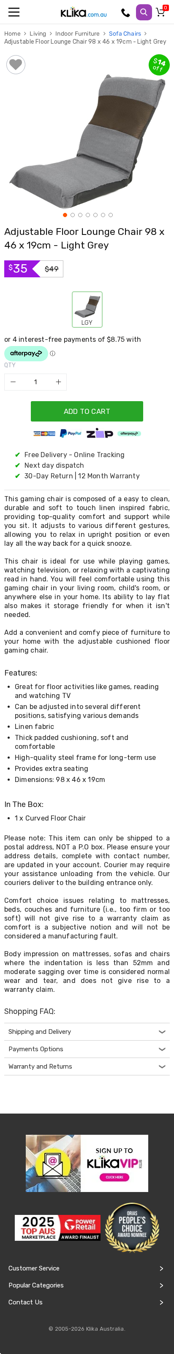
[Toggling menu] (14, 11)
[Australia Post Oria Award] (132, 1228)
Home (13, 33)
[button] (64, 214)
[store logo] (83, 11)
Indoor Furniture (78, 33)
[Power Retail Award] (58, 1228)
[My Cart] (162, 14)
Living (38, 33)
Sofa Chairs (125, 33)
